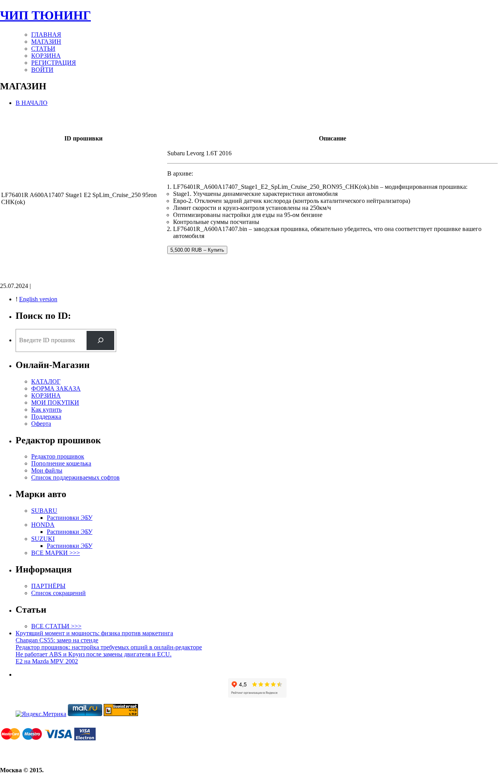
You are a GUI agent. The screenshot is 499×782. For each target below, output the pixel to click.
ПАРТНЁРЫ (48, 586)
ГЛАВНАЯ (46, 34)
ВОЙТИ (42, 69)
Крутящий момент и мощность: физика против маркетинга (94, 633)
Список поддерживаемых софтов (75, 477)
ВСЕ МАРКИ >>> (55, 552)
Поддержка (46, 416)
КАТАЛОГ (45, 381)
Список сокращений (58, 593)
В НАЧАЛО (32, 103)
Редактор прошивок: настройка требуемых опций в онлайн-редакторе (109, 647)
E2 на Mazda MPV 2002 (47, 661)
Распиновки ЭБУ (69, 517)
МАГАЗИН (46, 41)
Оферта (41, 423)
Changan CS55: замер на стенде (57, 640)
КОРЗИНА (46, 55)
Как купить (46, 409)
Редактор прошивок (57, 456)
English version (38, 299)
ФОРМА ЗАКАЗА (56, 388)
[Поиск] (100, 340)
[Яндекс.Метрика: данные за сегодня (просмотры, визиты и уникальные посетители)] (41, 714)
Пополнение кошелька (61, 463)
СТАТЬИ (43, 48)
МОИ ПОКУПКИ (55, 402)
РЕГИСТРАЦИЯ (53, 62)
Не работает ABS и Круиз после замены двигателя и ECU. (94, 654)
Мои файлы (46, 470)
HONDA (43, 524)
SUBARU (44, 510)
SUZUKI (43, 538)
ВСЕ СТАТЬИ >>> (56, 626)
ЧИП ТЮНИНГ (45, 15)
